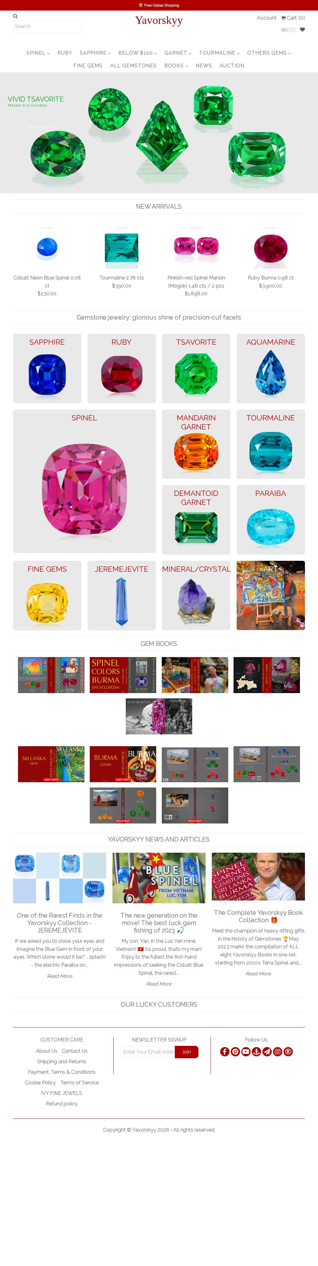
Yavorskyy (159, 20)
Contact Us (75, 1051)
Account (267, 18)
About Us (46, 1051)
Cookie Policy (40, 1083)
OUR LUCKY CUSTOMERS (159, 1004)
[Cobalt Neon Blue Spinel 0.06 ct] (47, 247)
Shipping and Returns (61, 1061)
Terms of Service (79, 1083)
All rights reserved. (194, 1130)
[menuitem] (38, 53)
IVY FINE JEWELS (61, 1093)
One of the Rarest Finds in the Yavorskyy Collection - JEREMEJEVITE (59, 923)
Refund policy (62, 1104)
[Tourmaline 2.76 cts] (122, 247)
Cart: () (296, 18)
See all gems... (41, 126)
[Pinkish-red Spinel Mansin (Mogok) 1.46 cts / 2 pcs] (196, 247)
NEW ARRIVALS (159, 206)
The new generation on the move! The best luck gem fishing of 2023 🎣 (159, 923)
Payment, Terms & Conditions (62, 1072)
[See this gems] (5, 132)
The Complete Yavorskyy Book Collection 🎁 (258, 916)
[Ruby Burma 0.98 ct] (271, 247)
